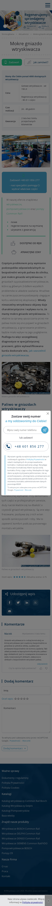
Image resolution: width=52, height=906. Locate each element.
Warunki (28, 490)
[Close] (48, 413)
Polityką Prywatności (35, 459)
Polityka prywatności (32, 902)
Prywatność (18, 490)
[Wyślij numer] (44, 430)
